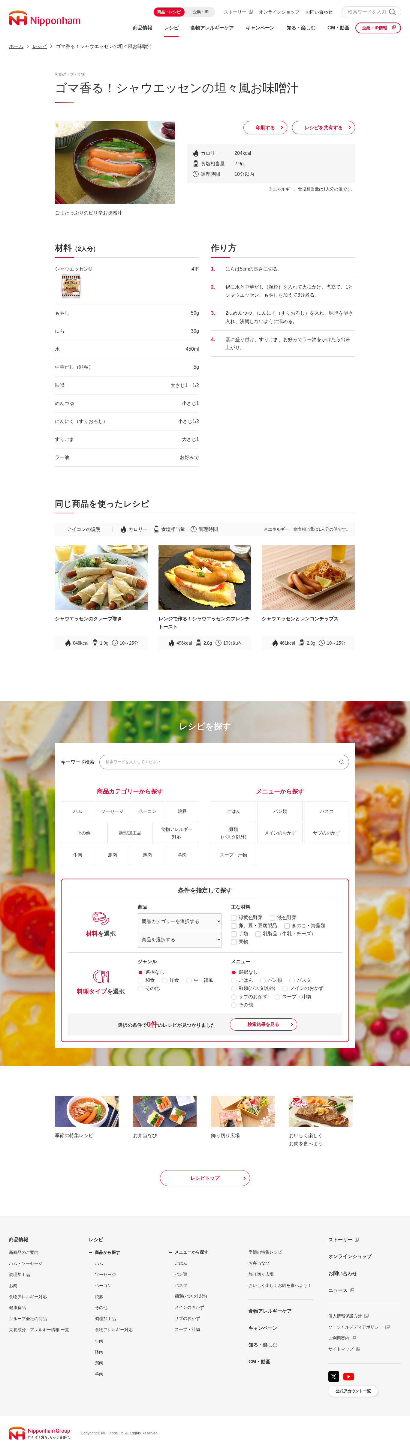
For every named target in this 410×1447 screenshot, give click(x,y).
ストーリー (235, 11)
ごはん (246, 980)
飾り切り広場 (261, 1274)
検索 (392, 12)
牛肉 (99, 1340)
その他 (152, 988)
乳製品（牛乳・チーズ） (289, 933)
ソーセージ (105, 1274)
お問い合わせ (319, 11)
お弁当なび (259, 1263)
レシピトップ (205, 1178)
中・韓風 (203, 980)
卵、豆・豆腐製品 (258, 925)
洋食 (174, 980)
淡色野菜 (287, 917)
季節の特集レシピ (265, 1252)
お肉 (13, 1285)
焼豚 (99, 1296)
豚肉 (99, 1352)
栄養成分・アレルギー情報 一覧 (39, 1329)
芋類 (243, 933)
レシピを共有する (323, 127)
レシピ (96, 1239)
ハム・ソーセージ (26, 1263)
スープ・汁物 (296, 996)
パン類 (275, 980)
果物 (243, 941)
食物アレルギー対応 (28, 1296)
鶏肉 (99, 1362)
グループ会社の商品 (28, 1318)
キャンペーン (263, 1328)
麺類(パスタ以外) (257, 988)
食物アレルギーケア (270, 1311)
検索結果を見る (263, 1024)
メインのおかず (307, 988)
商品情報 (18, 1239)
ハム (99, 1263)
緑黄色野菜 (251, 917)
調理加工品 (19, 1274)
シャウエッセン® (73, 268)
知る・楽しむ (263, 1344)
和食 (150, 980)
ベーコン (103, 1285)
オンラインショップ (279, 11)
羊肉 (99, 1373)
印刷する (265, 127)
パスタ (304, 980)
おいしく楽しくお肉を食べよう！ (280, 1285)
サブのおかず (253, 996)
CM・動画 (259, 1361)
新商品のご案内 (23, 1252)
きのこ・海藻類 (308, 925)
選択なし (154, 972)
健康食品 (17, 1307)
